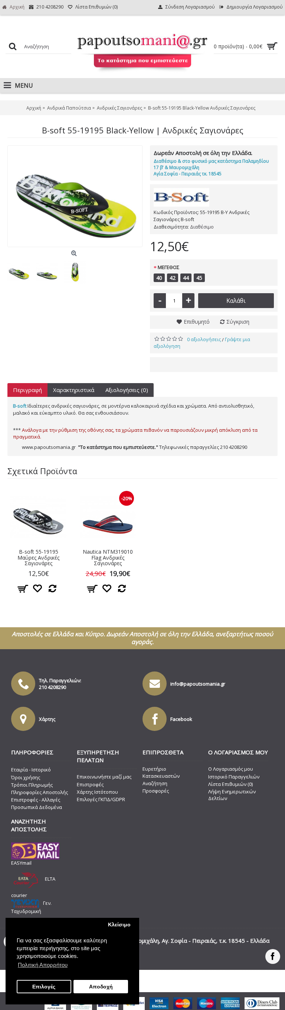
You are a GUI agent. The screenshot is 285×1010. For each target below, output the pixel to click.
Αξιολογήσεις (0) (126, 390)
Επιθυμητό (197, 321)
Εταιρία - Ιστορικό (31, 769)
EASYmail (21, 863)
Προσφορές (155, 790)
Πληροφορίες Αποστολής (39, 792)
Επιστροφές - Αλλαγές (35, 799)
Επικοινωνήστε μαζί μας (104, 776)
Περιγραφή (27, 390)
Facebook (181, 719)
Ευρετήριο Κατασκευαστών (161, 772)
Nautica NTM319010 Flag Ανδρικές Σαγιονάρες (108, 557)
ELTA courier (33, 887)
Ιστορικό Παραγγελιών (233, 776)
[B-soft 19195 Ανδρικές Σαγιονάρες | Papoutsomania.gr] (74, 196)
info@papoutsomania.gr (197, 683)
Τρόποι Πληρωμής (32, 784)
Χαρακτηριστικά (73, 390)
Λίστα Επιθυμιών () (230, 784)
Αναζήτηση (154, 783)
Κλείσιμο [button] (119, 925)
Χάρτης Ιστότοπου (97, 792)
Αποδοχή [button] (101, 987)
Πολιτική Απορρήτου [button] (43, 965)
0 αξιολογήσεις (204, 339)
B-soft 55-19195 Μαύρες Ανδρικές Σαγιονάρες (38, 557)
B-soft (19, 405)
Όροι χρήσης (25, 777)
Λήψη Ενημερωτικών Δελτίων (232, 795)
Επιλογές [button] (43, 987)
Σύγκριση (237, 321)
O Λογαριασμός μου (230, 768)
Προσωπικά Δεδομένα (36, 807)
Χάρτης (47, 719)
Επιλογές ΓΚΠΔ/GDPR (101, 799)
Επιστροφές (90, 784)
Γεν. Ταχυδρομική (31, 907)
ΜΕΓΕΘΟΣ (168, 267)
